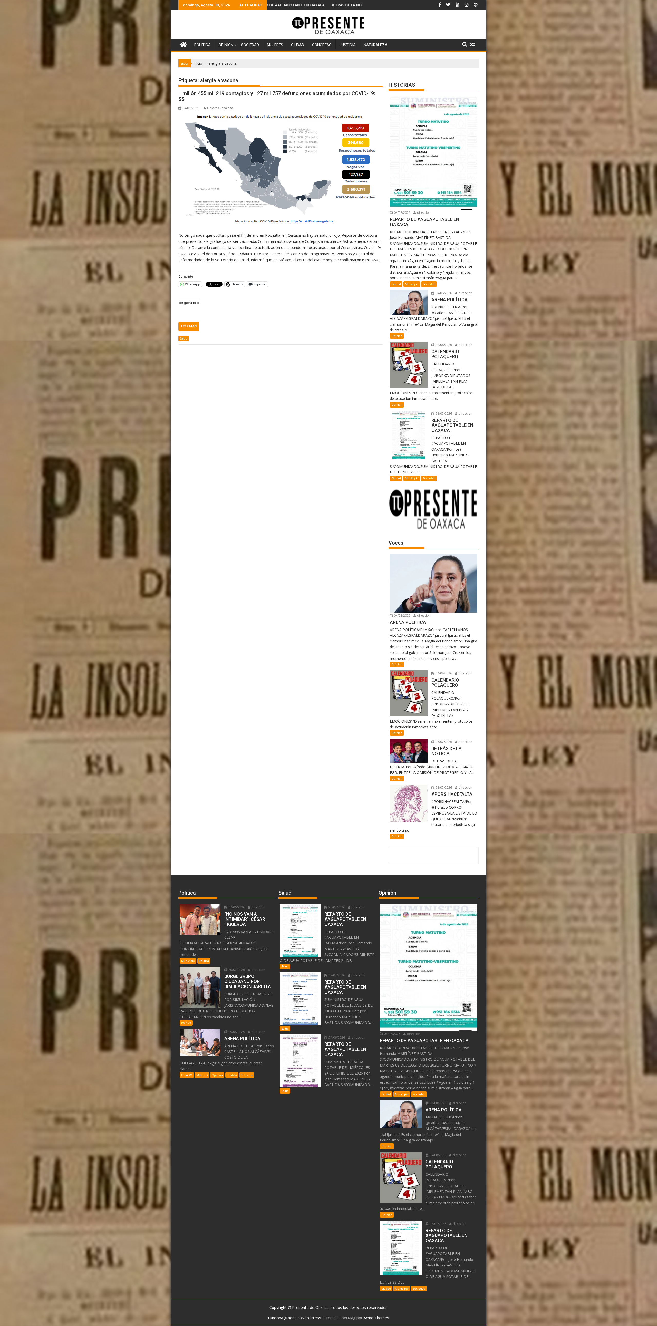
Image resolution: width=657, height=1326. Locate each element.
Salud (183, 338)
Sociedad (250, 45)
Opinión (226, 45)
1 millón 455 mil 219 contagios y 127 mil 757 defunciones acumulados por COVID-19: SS (276, 96)
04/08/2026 (401, 212)
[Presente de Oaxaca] (183, 44)
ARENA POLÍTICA (343, 5)
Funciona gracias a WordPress (294, 1317)
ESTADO (186, 1075)
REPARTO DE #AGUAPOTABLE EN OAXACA (287, 5)
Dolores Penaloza (220, 108)
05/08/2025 (236, 1032)
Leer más (189, 326)
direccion (423, 212)
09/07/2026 (336, 975)
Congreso (322, 45)
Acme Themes (376, 1317)
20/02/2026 (236, 969)
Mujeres (275, 45)
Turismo (247, 1075)
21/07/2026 (336, 907)
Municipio (412, 284)
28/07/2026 (443, 413)
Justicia (348, 45)
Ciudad (297, 45)
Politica (202, 45)
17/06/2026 (236, 907)
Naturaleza (375, 45)
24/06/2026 (336, 1037)
